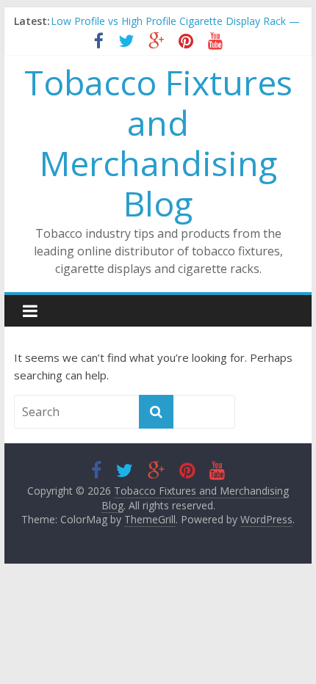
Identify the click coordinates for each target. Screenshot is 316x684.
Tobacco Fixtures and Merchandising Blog (158, 143)
